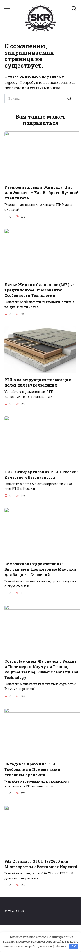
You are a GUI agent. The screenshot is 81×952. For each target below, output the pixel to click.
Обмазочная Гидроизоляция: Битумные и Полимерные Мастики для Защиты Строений (40, 569)
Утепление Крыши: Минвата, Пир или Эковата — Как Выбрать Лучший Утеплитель (41, 192)
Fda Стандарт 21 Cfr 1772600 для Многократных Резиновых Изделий (41, 864)
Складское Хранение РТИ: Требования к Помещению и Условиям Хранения (32, 769)
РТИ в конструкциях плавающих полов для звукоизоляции (37, 382)
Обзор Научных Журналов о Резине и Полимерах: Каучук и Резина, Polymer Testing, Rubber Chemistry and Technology (41, 669)
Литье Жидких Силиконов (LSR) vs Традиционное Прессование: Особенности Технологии (39, 290)
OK (74, 946)
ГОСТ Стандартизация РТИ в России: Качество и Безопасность (41, 474)
